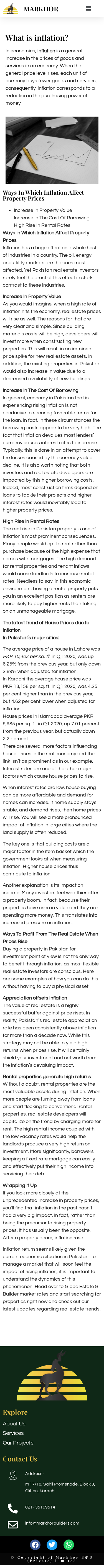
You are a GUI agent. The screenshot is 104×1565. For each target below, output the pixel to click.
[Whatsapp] (69, 1545)
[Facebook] (35, 1545)
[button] (88, 8)
